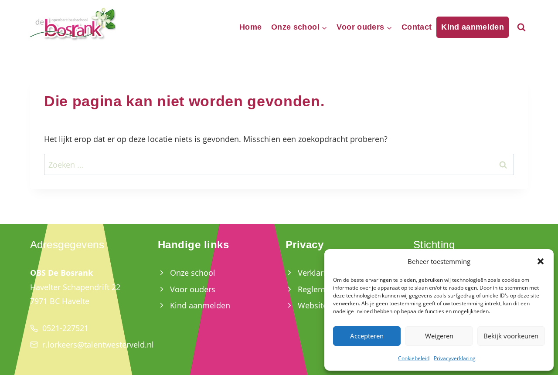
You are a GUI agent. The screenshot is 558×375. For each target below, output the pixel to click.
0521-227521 (65, 328)
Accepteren (367, 335)
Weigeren (439, 335)
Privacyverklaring (455, 358)
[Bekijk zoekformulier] (521, 27)
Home (250, 27)
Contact (416, 27)
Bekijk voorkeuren (510, 335)
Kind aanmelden (472, 27)
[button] (540, 261)
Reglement (317, 289)
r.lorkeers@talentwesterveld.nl (98, 344)
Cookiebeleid (413, 358)
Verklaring (316, 272)
